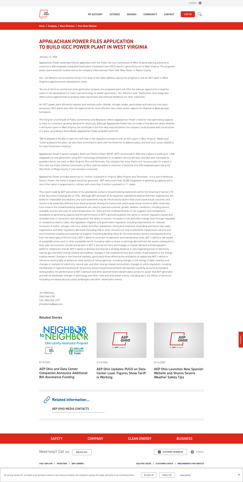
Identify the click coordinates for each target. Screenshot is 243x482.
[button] (95, 14)
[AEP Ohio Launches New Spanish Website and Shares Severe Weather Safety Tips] (179, 340)
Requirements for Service (190, 463)
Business (184, 438)
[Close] (239, 475)
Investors (62, 463)
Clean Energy (139, 438)
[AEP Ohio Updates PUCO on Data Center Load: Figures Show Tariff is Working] (121, 340)
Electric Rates (143, 463)
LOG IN (187, 14)
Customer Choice (164, 463)
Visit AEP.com (46, 463)
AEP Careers (78, 463)
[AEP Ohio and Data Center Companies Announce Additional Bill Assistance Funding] (64, 340)
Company (95, 438)
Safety (57, 438)
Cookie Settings (185, 475)
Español (193, 3)
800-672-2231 (82, 452)
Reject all (167, 475)
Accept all (149, 475)
